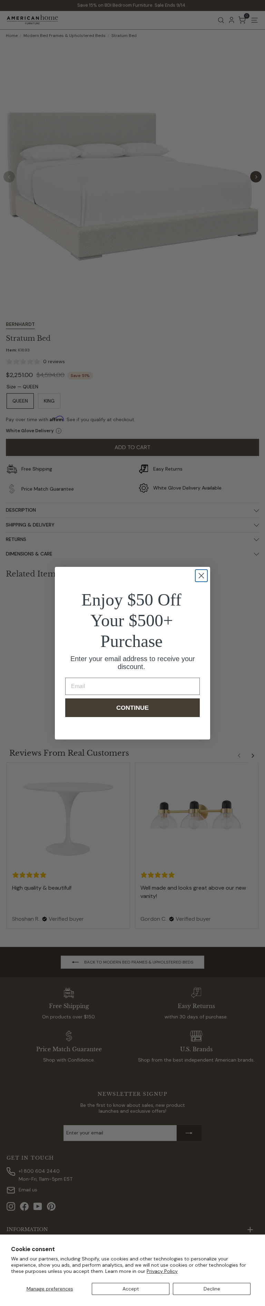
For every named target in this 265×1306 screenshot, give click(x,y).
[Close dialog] (201, 576)
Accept (130, 1289)
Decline (212, 1289)
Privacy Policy (162, 1271)
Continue (132, 707)
